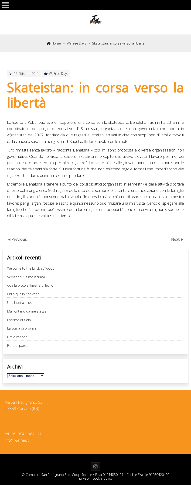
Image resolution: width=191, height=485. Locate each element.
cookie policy (102, 478)
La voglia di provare (21, 328)
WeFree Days (76, 43)
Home (56, 43)
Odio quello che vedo (23, 294)
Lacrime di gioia (19, 320)
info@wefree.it (17, 440)
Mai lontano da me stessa (27, 311)
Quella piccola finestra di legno (30, 286)
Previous (19, 239)
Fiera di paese (17, 346)
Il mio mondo (17, 337)
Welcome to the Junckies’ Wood (31, 269)
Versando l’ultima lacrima (26, 277)
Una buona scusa (20, 303)
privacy (84, 478)
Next (176, 239)
